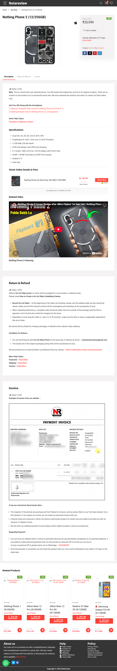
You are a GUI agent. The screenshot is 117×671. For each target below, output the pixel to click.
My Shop (14, 10)
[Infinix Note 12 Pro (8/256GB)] (35, 589)
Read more (19, 630)
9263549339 (64, 545)
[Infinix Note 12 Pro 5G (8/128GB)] (58, 589)
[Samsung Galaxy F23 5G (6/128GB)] (104, 589)
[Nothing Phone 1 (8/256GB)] (13, 589)
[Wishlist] (111, 3)
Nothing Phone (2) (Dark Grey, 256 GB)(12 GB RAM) (45, 180)
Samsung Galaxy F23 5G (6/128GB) (102, 609)
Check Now (101, 180)
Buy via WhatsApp (12, 617)
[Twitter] (13, 662)
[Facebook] (17, 662)
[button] (75, 23)
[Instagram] (9, 662)
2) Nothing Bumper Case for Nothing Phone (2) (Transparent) (33, 112)
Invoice (37, 77)
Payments (13, 122)
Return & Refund (24, 77)
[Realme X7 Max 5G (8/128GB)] (81, 589)
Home (5, 10)
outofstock (100, 48)
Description (8, 77)
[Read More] (21, 657)
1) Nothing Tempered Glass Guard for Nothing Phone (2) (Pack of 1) (36, 108)
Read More (23, 360)
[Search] (101, 3)
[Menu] (5, 3)
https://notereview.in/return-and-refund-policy (84, 350)
